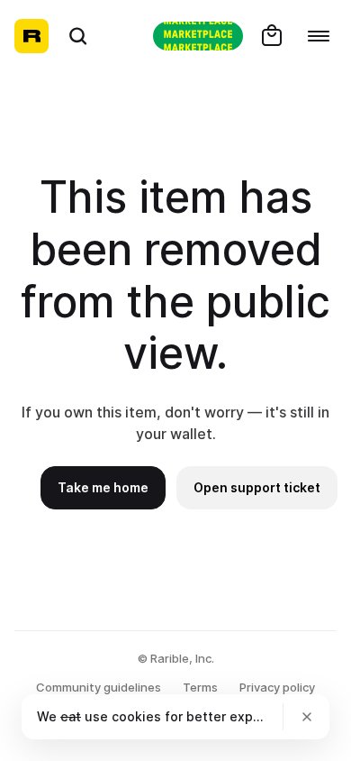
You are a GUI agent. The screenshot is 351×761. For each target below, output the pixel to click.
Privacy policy (277, 687)
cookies (136, 716)
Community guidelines (98, 687)
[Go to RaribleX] (198, 36)
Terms (200, 687)
